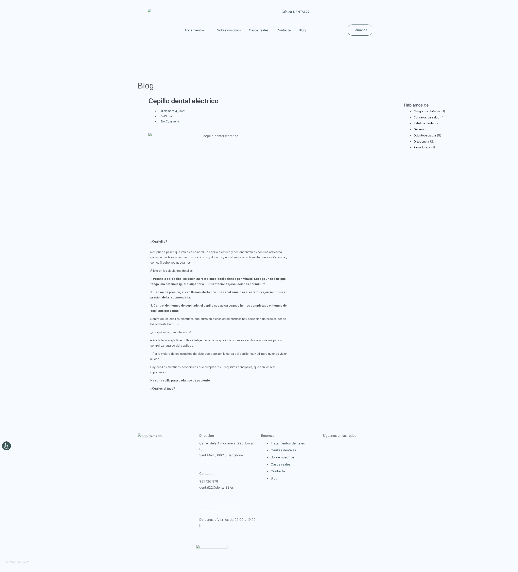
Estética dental (424, 123)
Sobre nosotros (229, 30)
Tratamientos (195, 30)
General (419, 129)
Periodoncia (422, 147)
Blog (302, 30)
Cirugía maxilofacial (427, 111)
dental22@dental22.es (216, 487)
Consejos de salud (426, 117)
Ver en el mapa (210, 461)
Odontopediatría (425, 135)
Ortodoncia (421, 141)
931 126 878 (208, 481)
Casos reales (259, 30)
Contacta (284, 30)
